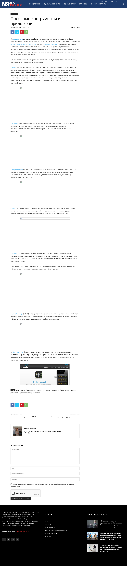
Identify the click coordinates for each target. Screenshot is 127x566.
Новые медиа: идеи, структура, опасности (65, 417)
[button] (123, 4)
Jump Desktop (17, 314)
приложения (36, 392)
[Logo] (13, 4)
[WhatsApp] (26, 32)
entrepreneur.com (50, 44)
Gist (13, 208)
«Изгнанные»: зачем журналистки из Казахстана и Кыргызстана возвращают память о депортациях (111, 524)
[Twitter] (17, 32)
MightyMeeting (17, 170)
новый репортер (26, 392)
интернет (73, 390)
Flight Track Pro (18, 352)
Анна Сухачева (17, 27)
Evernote (15, 124)
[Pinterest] (22, 32)
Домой (13, 11)
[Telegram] (8, 539)
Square (14, 67)
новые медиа (15, 392)
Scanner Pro (16, 253)
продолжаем (18, 39)
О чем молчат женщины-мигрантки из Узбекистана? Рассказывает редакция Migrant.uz (111, 548)
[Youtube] (17, 539)
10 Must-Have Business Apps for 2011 (24, 44)
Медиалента (20, 11)
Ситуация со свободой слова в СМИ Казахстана (23, 418)
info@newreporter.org (23, 531)
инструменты (65, 390)
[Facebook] (12, 32)
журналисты (55, 390)
